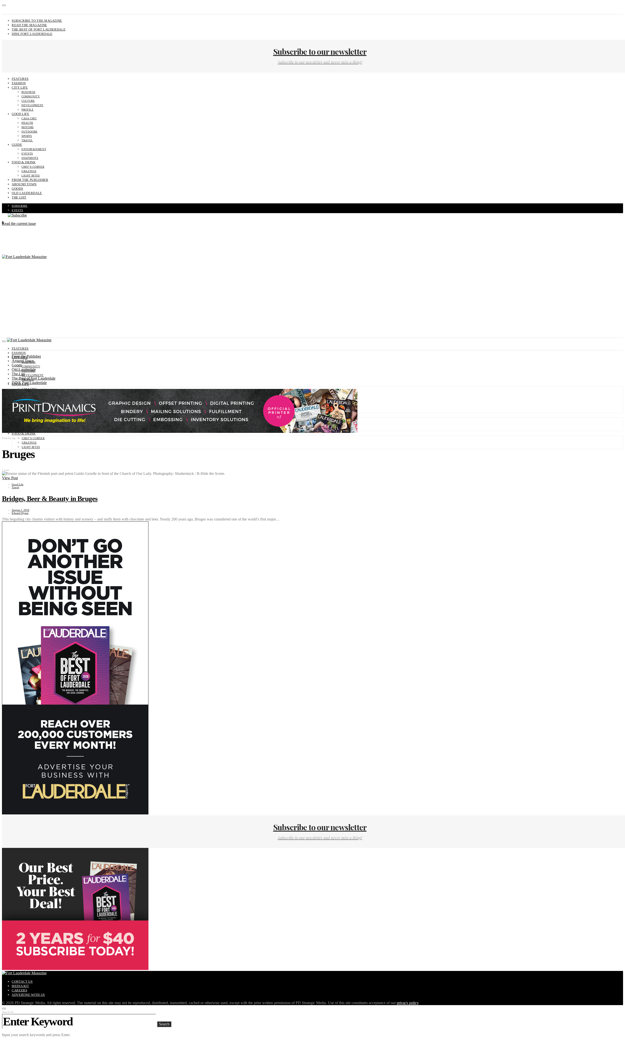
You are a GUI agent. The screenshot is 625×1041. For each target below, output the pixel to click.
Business (28, 92)
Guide (17, 144)
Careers (19, 990)
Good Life (20, 114)
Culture (28, 100)
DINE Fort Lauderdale (32, 34)
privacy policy (407, 1003)
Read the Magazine (29, 25)
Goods (17, 188)
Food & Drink (24, 162)
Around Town (24, 184)
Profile (27, 109)
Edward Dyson (20, 512)
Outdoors (29, 131)
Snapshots (29, 157)
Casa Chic (29, 118)
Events (27, 153)
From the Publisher (30, 180)
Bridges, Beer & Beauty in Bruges (49, 498)
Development (32, 105)
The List (19, 197)
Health (27, 122)
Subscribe (20, 205)
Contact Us (22, 981)
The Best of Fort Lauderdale (38, 29)
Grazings (28, 171)
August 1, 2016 (20, 510)
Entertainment (33, 149)
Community (30, 96)
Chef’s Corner (32, 166)
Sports (26, 136)
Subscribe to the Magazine (37, 20)
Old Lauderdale (27, 193)
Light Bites (30, 175)
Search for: (8, 1011)
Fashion (19, 83)
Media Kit (20, 986)
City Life (20, 87)
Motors (27, 127)
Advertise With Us (28, 995)
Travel (27, 140)
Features (20, 79)
